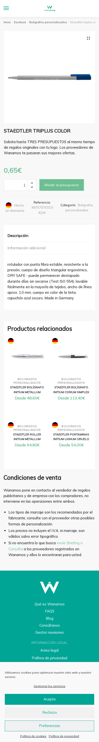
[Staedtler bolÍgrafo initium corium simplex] (71, 356)
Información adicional (26, 247)
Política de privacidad (64, 736)
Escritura (20, 22)
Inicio (7, 22)
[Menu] (11, 8)
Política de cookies (33, 736)
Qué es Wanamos (50, 604)
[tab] (49, 236)
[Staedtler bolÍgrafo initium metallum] (27, 356)
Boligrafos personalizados (48, 22)
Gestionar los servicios (49, 686)
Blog (49, 618)
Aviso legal (49, 650)
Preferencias (49, 725)
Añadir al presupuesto (61, 185)
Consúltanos (49, 625)
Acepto (49, 699)
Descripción (17, 235)
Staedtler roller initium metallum (27, 437)
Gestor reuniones (49, 632)
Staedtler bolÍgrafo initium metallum (27, 389)
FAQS (49, 611)
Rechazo (49, 712)
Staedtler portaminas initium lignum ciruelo (71, 437)
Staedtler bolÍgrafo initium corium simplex (71, 389)
